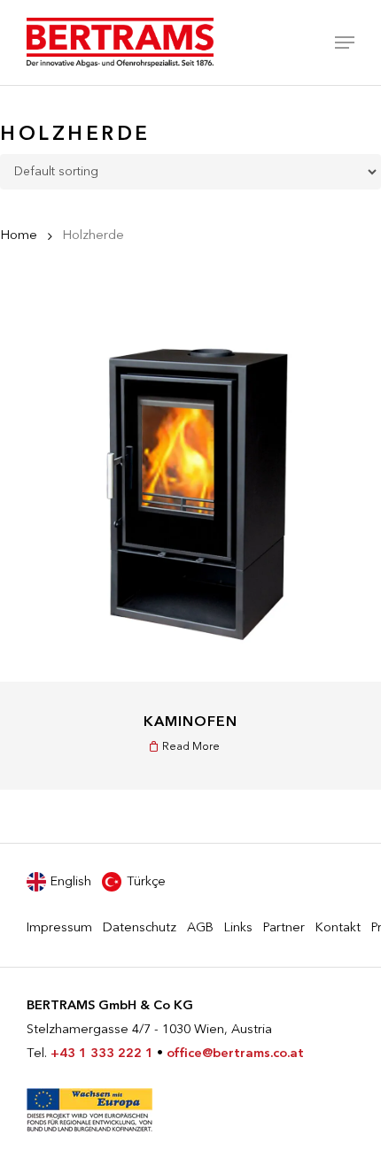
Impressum (59, 928)
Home (18, 236)
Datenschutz (139, 928)
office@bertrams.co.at (235, 1054)
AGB (200, 928)
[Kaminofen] (190, 491)
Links (238, 928)
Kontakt (338, 928)
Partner (284, 928)
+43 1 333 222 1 (102, 1054)
